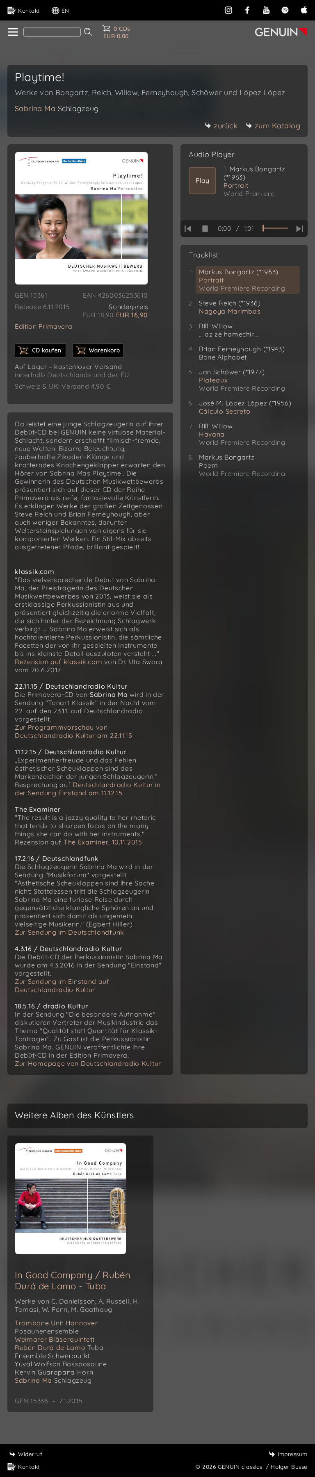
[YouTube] (266, 9)
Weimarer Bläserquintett (55, 1339)
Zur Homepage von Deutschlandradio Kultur (88, 1063)
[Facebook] (247, 9)
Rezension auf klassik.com (59, 662)
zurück (225, 125)
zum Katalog (278, 125)
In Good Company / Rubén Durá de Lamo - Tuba (72, 1280)
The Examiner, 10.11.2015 (103, 842)
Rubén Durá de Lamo (59, 1347)
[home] (12, 32)
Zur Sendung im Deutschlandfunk (69, 932)
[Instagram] (228, 9)
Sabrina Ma (57, 108)
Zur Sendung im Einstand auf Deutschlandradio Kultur (62, 985)
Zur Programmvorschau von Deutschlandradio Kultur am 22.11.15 (73, 731)
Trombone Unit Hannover (56, 1327)
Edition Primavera (43, 326)
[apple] (304, 9)
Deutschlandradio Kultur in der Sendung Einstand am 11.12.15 (87, 789)
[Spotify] (285, 9)
